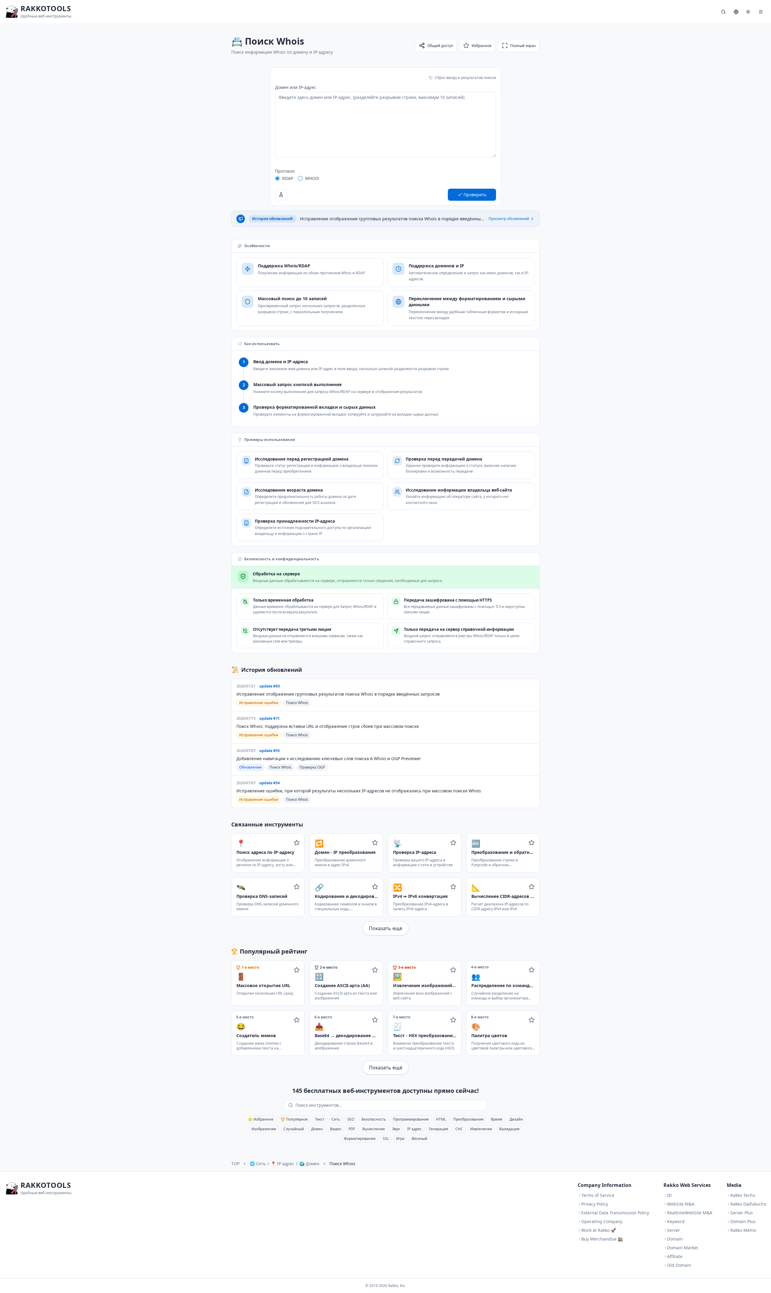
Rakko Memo (743, 1230)
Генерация (438, 1128)
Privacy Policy (594, 1204)
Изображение (263, 1128)
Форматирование (360, 1138)
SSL (386, 1138)
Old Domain (679, 1265)
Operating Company (601, 1221)
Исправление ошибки (258, 702)
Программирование (411, 1119)
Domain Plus (743, 1221)
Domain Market (682, 1248)
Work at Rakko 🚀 (598, 1230)
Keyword (676, 1221)
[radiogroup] (385, 178)
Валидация (509, 1128)
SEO (350, 1119)
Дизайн (516, 1119)
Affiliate (674, 1256)
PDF (351, 1128)
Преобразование (468, 1119)
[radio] (277, 178)
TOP (235, 1163)
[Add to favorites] (296, 842)
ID (669, 1195)
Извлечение (481, 1128)
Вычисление (373, 1128)
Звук (396, 1128)
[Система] (748, 12)
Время (496, 1119)
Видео (335, 1128)
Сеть (336, 1119)
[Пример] (281, 195)
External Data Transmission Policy (615, 1213)
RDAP (287, 178)
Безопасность (373, 1119)
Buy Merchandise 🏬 (602, 1239)
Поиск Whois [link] (342, 1163)
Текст (319, 1119)
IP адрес (414, 1128)
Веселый (419, 1138)
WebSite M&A (681, 1204)
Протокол (285, 171)
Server (673, 1230)
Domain (675, 1239)
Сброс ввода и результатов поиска (465, 77)
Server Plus (741, 1213)
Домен (317, 1128)
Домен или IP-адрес (295, 87)
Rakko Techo (742, 1195)
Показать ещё (385, 928)
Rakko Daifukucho (748, 1204)
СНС (459, 1128)
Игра (400, 1138)
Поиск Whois (297, 702)
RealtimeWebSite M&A (689, 1213)
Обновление (250, 767)
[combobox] (389, 1105)
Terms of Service (597, 1195)
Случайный (293, 1128)
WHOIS (312, 178)
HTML (441, 1119)
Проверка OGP (312, 767)
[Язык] (736, 12)
